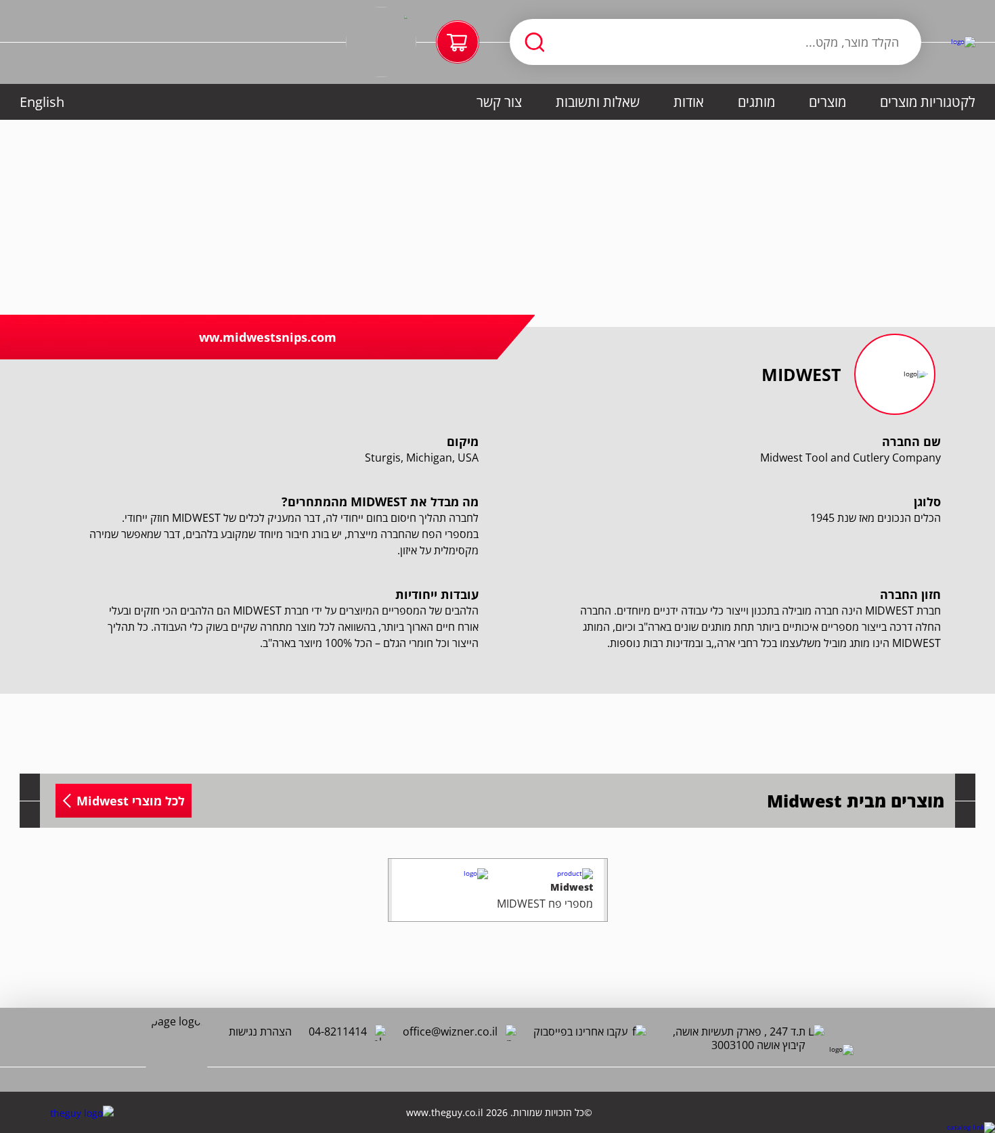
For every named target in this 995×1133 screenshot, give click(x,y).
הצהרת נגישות (260, 1031)
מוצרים (827, 102)
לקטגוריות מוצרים (927, 102)
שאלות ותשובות (598, 102)
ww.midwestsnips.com (267, 337)
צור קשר (499, 102)
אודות (688, 102)
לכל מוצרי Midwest (130, 801)
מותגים (756, 102)
